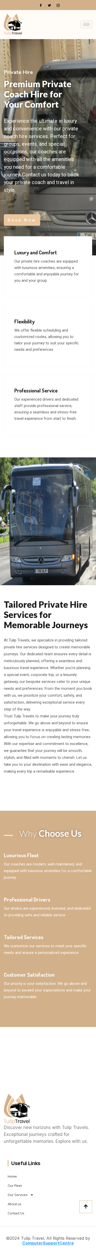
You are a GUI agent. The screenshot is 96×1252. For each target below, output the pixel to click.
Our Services (18, 1194)
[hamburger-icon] (86, 24)
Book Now (22, 220)
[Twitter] (49, 5)
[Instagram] (58, 5)
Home (12, 1176)
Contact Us (16, 1213)
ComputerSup (36, 1243)
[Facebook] (41, 5)
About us (15, 1204)
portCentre (62, 1243)
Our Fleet (15, 1185)
